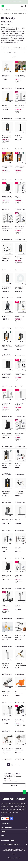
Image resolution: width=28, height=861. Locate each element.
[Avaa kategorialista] (25, 6)
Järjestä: (8, 53)
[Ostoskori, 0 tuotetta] (22, 6)
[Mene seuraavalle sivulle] (23, 764)
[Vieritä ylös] (24, 792)
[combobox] (14, 9)
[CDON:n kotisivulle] (2, 6)
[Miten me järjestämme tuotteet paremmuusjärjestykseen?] (4, 52)
